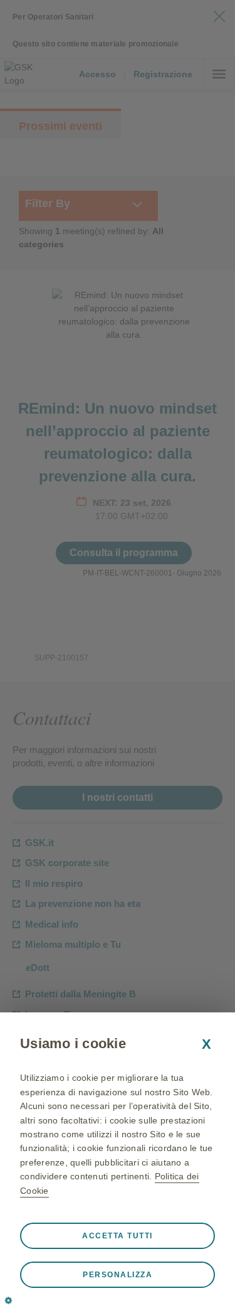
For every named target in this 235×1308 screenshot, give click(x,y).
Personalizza (117, 1274)
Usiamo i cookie (73, 1043)
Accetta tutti (117, 1235)
